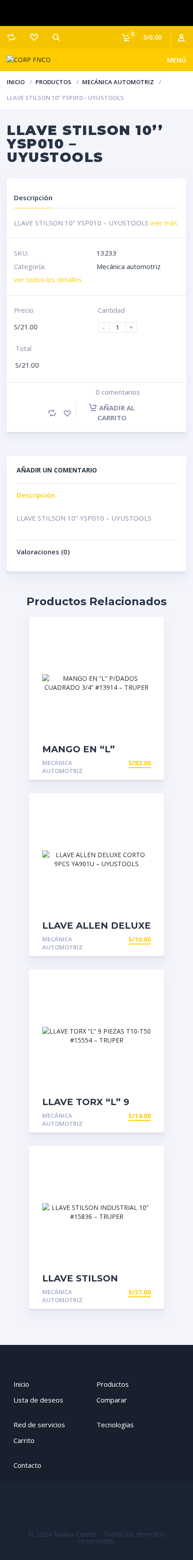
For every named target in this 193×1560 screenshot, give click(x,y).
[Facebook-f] (70, 13)
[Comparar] (11, 37)
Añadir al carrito (116, 412)
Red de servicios (39, 1424)
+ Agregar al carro (116, 763)
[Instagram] (96, 13)
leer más (163, 222)
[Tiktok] (123, 13)
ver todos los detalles (48, 279)
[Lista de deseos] (33, 37)
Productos (53, 82)
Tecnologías (115, 1424)
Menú (176, 59)
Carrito (24, 1440)
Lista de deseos (38, 1399)
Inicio (16, 82)
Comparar (111, 1399)
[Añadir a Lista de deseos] (67, 413)
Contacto (27, 1465)
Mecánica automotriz (118, 82)
